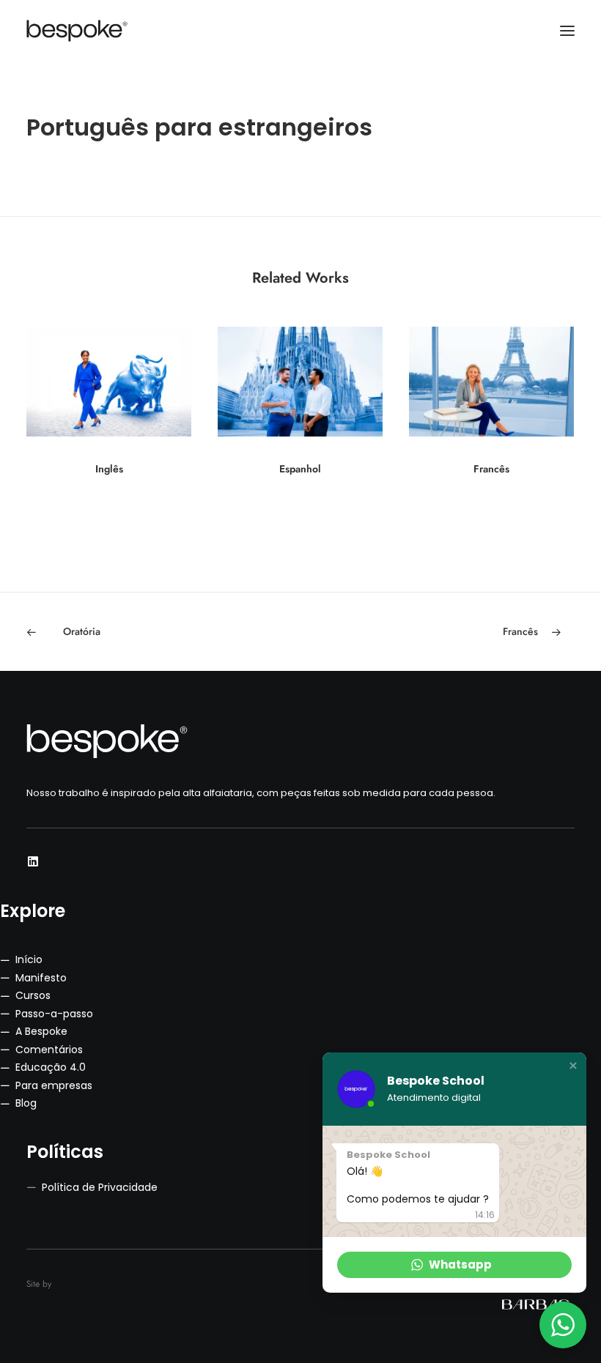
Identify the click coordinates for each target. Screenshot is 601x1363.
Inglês (109, 468)
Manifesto (41, 977)
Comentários (49, 1049)
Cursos (33, 995)
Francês (491, 468)
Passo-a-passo (54, 1013)
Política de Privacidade (100, 1187)
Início (29, 959)
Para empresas (53, 1085)
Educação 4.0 (50, 1067)
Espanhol (300, 468)
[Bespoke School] (77, 31)
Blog (26, 1103)
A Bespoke (41, 1031)
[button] (567, 31)
